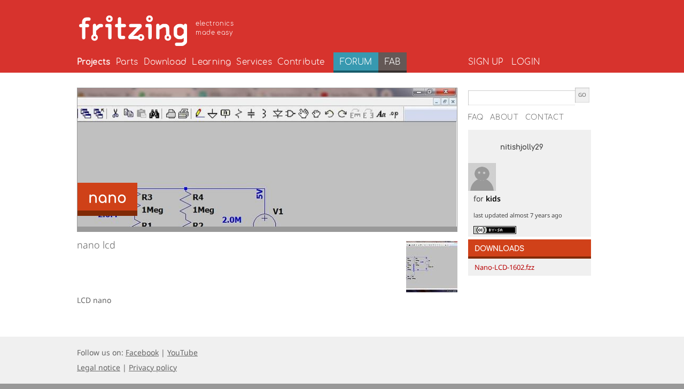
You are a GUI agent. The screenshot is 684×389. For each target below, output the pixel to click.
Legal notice (98, 367)
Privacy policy (153, 367)
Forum (356, 62)
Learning (211, 62)
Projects (94, 62)
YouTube (182, 352)
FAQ (476, 117)
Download (165, 62)
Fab (392, 62)
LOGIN (525, 62)
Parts (127, 62)
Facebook (142, 352)
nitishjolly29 (521, 147)
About (504, 117)
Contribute (301, 62)
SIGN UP (485, 62)
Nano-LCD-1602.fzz (504, 267)
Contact (544, 117)
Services (254, 62)
